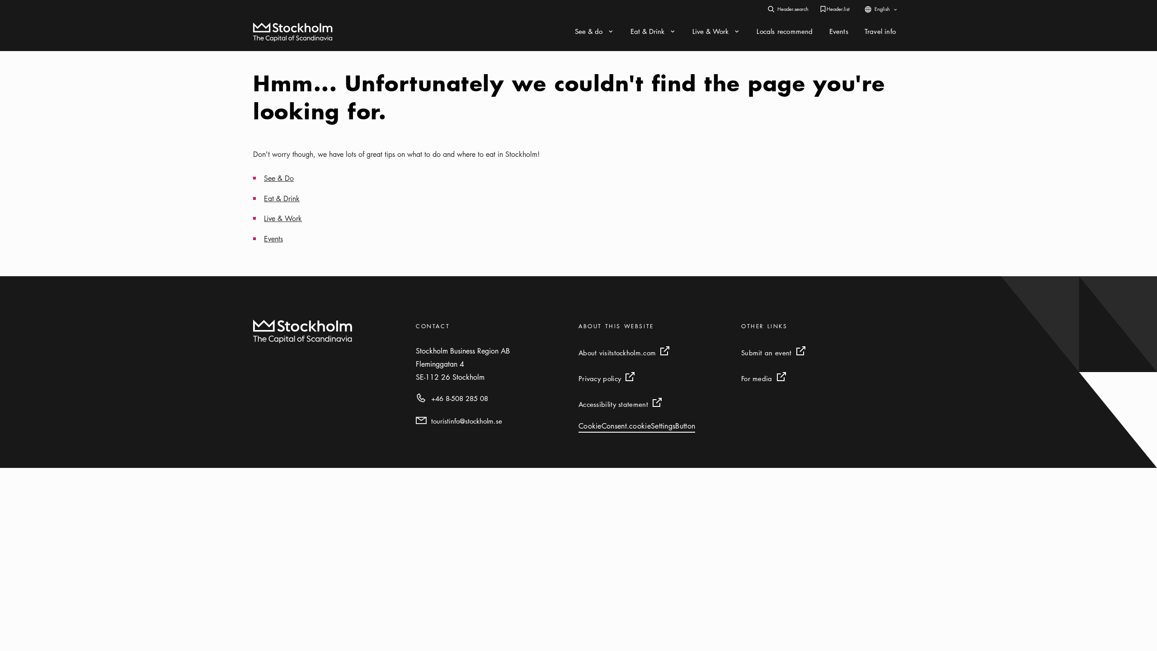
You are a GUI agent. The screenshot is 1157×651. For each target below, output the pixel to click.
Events (273, 239)
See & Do (279, 178)
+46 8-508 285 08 (459, 398)
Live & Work (283, 218)
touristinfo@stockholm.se (466, 420)
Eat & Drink (282, 198)
